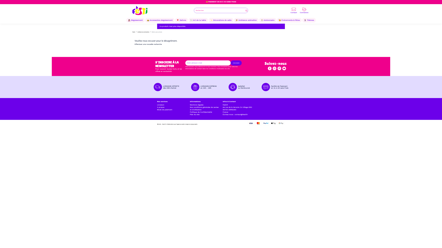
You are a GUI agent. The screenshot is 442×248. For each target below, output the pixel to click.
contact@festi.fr (241, 114)
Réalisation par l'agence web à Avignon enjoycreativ (182, 124)
